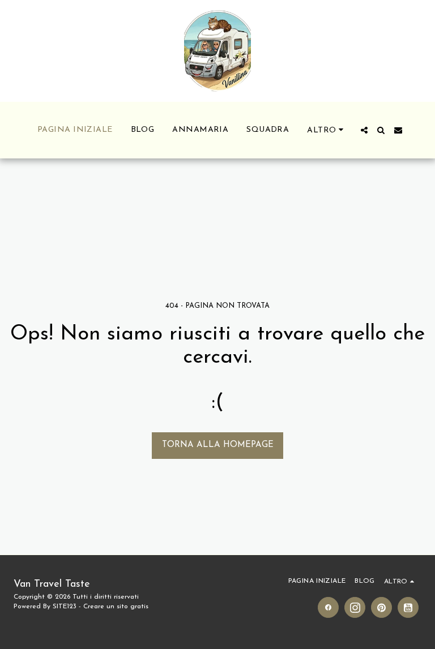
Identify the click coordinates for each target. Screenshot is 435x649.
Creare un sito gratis (115, 606)
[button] (364, 130)
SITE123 (64, 606)
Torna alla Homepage (218, 445)
